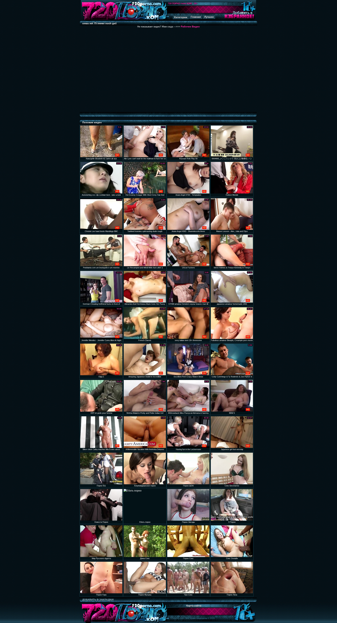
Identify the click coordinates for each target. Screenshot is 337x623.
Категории (180, 17)
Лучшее (209, 16)
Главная (196, 16)
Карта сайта (193, 605)
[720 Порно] (100, 20)
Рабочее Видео (190, 26)
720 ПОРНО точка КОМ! (180, 3)
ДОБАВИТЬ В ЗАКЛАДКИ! (98, 599)
